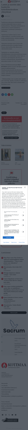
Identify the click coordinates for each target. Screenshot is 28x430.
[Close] (25, 187)
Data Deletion (6, 242)
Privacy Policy (22, 242)
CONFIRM (8, 237)
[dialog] (14, 215)
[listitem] (14, 212)
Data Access (14, 242)
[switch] (23, 215)
